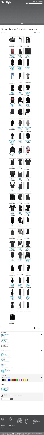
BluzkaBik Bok (20, 166)
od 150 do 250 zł (4, 389)
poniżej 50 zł (3, 385)
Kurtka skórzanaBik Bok (28, 141)
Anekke (10, 418)
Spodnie (2, 341)
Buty (26, 420)
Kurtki (26, 423)
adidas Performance (5, 370)
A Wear (2, 358)
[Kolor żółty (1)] (25, 380)
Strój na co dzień (19, 418)
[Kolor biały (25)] (7, 380)
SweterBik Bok (20, 105)
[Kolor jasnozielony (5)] (17, 380)
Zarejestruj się (40, 1)
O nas (9, 433)
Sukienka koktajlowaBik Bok (12, 285)
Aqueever (34, 422)
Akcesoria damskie (4, 344)
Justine (34, 423)
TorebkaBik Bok (12, 44)
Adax (2, 365)
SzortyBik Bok (27, 56)
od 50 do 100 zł (4, 387)
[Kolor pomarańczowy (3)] (23, 380)
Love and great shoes (36, 421)
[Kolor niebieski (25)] (9, 380)
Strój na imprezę (19, 420)
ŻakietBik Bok (12, 93)
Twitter (2, 420)
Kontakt (13, 433)
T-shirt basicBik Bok (12, 249)
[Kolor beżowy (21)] (11, 380)
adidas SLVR (3, 371)
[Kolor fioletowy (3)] (21, 380)
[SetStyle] (6, 2)
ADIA (2, 366)
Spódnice (3, 340)
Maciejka (10, 419)
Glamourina (35, 420)
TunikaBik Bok (12, 201)
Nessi (10, 420)
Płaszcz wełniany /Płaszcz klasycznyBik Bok (12, 68)
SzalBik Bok (20, 44)
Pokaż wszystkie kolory (6, 377)
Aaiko (2, 360)
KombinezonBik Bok (12, 56)
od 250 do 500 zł (4, 390)
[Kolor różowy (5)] (19, 380)
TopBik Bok (20, 154)
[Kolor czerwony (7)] (15, 380)
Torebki (26, 421)
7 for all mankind (4, 355)
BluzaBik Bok (12, 105)
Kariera (2, 430)
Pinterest (2, 419)
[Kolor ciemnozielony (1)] (27, 380)
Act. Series (3, 364)
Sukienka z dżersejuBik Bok (28, 272)
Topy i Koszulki (4, 339)
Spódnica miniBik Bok (12, 322)
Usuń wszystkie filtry (5, 334)
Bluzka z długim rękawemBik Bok (27, 93)
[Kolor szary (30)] (5, 380)
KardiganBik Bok (27, 80)
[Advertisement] (22, 14)
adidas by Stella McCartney (6, 367)
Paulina (34, 419)
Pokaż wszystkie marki (5, 350)
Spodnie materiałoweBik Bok (27, 67)
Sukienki (2, 335)
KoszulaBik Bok (27, 154)
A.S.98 (2, 359)
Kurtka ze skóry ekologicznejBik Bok (12, 154)
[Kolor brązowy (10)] (13, 380)
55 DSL (2, 354)
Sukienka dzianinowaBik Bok (12, 272)
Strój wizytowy (19, 419)
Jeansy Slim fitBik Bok (20, 80)
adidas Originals (4, 369)
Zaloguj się (35, 1)
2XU (2, 353)
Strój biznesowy (19, 422)
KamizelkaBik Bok (20, 141)
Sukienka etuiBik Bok (19, 272)
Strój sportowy (19, 421)
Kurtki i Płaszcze (4, 342)
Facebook (3, 418)
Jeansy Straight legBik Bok (12, 80)
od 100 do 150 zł (4, 388)
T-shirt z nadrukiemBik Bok (28, 167)
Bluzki (26, 422)
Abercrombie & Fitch (5, 361)
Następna (38, 32)
